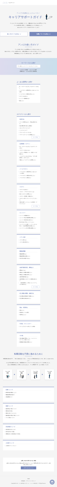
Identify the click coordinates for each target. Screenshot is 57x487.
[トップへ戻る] (52, 482)
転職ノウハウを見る (43, 34)
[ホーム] (8, 2)
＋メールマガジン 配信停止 (31, 71)
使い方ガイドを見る (13, 34)
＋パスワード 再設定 (24, 69)
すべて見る (35, 137)
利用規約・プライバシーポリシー (28, 480)
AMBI (28, 478)
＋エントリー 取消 (33, 69)
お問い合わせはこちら (28, 467)
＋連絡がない (22, 71)
